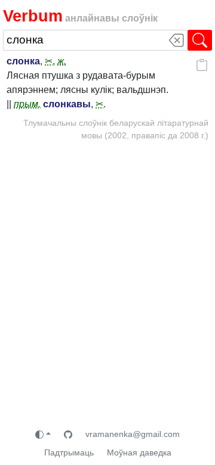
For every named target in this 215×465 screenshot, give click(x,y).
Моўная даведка (139, 452)
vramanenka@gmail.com (132, 434)
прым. (27, 104)
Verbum (33, 16)
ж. (61, 61)
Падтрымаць (69, 452)
